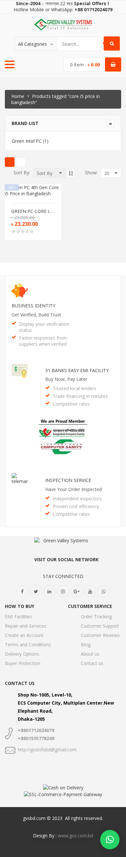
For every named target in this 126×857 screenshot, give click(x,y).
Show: (91, 172)
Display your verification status (44, 327)
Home (17, 96)
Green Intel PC (27, 141)
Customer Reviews (100, 635)
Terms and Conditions (28, 644)
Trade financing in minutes (80, 396)
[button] (110, 839)
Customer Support (100, 626)
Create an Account (24, 635)
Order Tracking (96, 616)
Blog (85, 644)
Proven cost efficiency (76, 506)
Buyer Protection (22, 663)
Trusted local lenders (74, 388)
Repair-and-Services (25, 626)
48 (90, 230)
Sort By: (22, 172)
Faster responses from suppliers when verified (43, 341)
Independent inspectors (77, 499)
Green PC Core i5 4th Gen (33, 211)
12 (90, 208)
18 (90, 215)
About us (90, 654)
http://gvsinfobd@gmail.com (47, 749)
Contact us (92, 663)
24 (90, 223)
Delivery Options (22, 654)
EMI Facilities (18, 616)
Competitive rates (71, 404)
